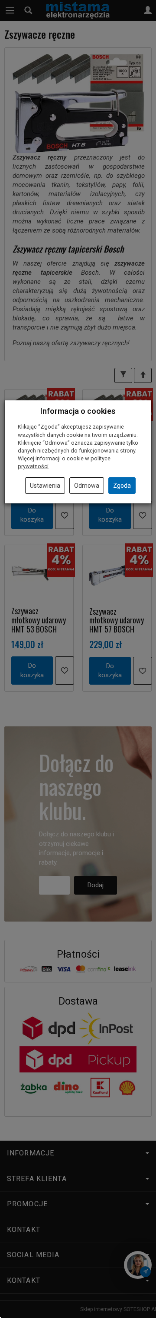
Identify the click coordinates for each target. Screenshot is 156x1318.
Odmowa (86, 485)
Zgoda (122, 485)
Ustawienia (45, 485)
